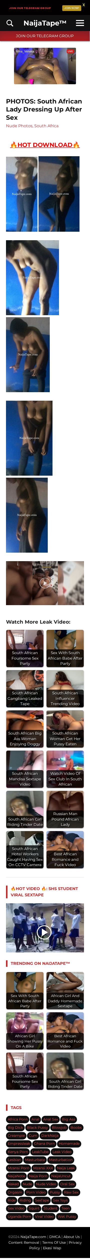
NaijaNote (16, 1176)
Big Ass (68, 1119)
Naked (13, 1184)
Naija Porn (38, 1176)
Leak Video (62, 1152)
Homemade (69, 1143)
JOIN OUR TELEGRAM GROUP (45, 35)
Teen (66, 1208)
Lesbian (14, 1160)
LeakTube (40, 1152)
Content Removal (23, 1242)
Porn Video (36, 1192)
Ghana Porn (44, 1143)
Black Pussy (37, 1127)
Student (51, 1208)
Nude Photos (19, 125)
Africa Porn (18, 1119)
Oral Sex (67, 1184)
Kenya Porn (18, 1152)
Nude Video (46, 1184)
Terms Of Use (54, 1242)
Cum (33, 1135)
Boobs (76, 1127)
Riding (25, 1200)
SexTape (42, 1200)
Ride (12, 1200)
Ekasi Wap (52, 1248)
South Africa (46, 125)
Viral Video (44, 1216)
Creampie (16, 1135)
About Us (72, 1237)
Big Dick (15, 1127)
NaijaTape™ (45, 23)
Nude (27, 1184)
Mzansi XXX (43, 1168)
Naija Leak (66, 1168)
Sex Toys (60, 1200)
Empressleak (19, 1143)
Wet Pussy (67, 1216)
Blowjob (59, 1127)
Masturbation (60, 1160)
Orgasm (15, 1192)
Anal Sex (50, 1119)
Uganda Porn (19, 1216)
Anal (35, 1119)
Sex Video (16, 1208)
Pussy (55, 1192)
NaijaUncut (61, 1176)
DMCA (55, 1237)
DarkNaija (49, 1135)
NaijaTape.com (33, 1237)
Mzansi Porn (18, 1168)
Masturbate (35, 1160)
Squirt (34, 1208)
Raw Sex (71, 1192)
